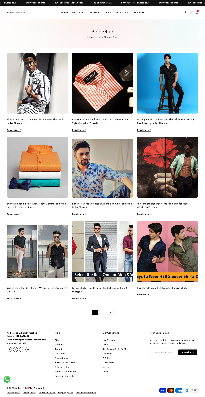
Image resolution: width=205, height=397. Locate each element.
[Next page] (110, 312)
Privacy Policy (61, 358)
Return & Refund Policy (66, 371)
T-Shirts (106, 358)
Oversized (107, 353)
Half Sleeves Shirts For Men (115, 349)
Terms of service (47, 392)
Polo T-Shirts (108, 340)
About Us (59, 349)
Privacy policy (29, 392)
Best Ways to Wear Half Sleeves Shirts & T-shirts (162, 288)
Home (90, 37)
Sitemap (59, 344)
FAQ (57, 340)
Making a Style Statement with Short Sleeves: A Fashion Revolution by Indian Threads (165, 121)
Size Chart (60, 353)
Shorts (105, 367)
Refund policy (13, 392)
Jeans (105, 371)
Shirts (105, 344)
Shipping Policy (62, 367)
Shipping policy (65, 392)
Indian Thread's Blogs (65, 362)
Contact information (86, 392)
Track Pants (108, 362)
